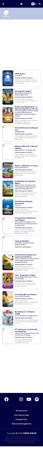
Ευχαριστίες (21, 419)
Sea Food (18, 205)
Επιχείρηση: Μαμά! (23, 91)
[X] (14, 399)
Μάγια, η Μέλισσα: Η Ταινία (26, 166)
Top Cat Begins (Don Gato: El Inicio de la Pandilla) (26, 278)
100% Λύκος (20, 74)
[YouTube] (29, 399)
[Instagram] (21, 399)
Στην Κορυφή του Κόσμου (26, 294)
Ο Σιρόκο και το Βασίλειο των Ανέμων (25, 219)
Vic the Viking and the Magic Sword (26, 316)
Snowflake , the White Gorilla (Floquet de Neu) (24, 244)
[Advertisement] (21, 42)
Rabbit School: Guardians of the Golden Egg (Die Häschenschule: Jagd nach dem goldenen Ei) (25, 187)
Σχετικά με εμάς (21, 415)
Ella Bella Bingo (19, 132)
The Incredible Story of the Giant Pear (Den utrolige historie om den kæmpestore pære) (27, 260)
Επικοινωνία (21, 410)
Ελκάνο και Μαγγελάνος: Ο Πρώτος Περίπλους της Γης (26, 108)
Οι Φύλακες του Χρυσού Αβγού (25, 182)
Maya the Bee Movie (21, 167)
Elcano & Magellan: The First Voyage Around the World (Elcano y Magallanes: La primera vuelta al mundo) (26, 113)
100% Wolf (18, 75)
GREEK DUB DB (29, 433)
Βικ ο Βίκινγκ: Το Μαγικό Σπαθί (25, 313)
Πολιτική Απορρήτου (21, 423)
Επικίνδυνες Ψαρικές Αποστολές (23, 202)
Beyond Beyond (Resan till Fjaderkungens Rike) (23, 94)
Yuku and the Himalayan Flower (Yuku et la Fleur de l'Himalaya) (27, 334)
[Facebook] (6, 399)
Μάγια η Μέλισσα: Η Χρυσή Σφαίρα (26, 147)
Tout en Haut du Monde (22, 296)
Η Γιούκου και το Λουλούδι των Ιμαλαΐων (26, 330)
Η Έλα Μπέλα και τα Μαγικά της (26, 129)
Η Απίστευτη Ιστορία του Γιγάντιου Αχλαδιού (25, 256)
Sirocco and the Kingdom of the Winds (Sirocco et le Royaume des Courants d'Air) (26, 223)
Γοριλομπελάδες (22, 241)
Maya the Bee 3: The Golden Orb (25, 150)
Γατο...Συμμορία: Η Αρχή (25, 275)
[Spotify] (37, 399)
